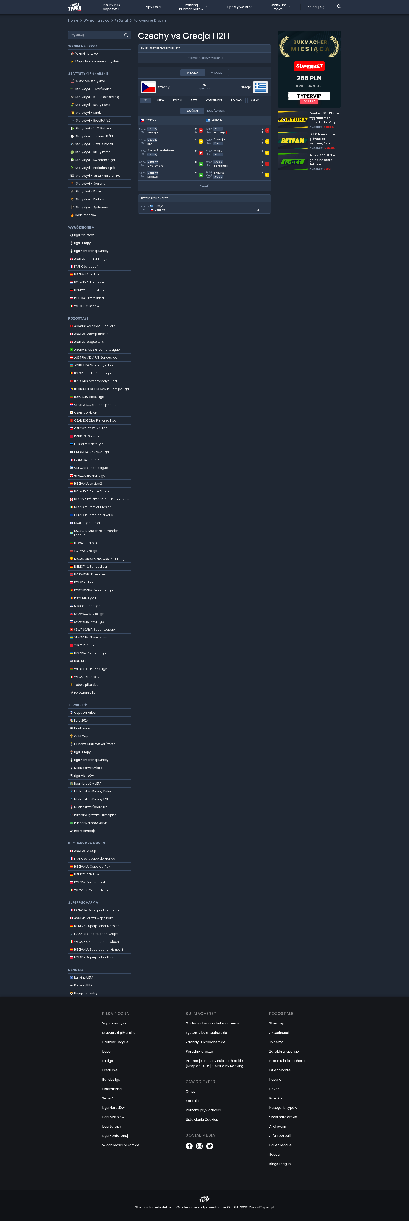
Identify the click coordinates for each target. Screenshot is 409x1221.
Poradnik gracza (199, 1051)
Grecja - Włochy (218, 127)
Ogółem (192, 111)
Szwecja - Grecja (219, 138)
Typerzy (276, 1042)
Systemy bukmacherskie (206, 1032)
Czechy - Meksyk (152, 127)
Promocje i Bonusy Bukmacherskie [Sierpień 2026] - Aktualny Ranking (214, 1063)
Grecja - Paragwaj (220, 160)
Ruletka (275, 1098)
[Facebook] (189, 1146)
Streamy (276, 1023)
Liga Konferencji (115, 1135)
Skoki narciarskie (283, 1117)
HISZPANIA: (87, 274)
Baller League (280, 1145)
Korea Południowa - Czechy (161, 149)
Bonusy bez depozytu (110, 7)
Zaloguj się (315, 6)
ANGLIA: (91, 259)
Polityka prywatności (203, 1110)
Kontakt (192, 1100)
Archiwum (277, 1126)
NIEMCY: (89, 290)
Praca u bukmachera (287, 1060)
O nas (190, 1091)
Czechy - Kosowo (152, 171)
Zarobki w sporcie (284, 1051)
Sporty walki (237, 6)
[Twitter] (209, 1146)
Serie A (108, 1098)
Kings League (280, 1163)
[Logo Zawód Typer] (74, 7)
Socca (274, 1154)
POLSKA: (89, 298)
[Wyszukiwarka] (339, 6)
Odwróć (204, 89)
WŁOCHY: (86, 306)
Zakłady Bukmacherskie (205, 1042)
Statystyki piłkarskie (118, 1032)
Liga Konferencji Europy (91, 251)
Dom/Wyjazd (216, 111)
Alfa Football (280, 1135)
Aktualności (279, 1032)
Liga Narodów (113, 1107)
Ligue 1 (107, 1051)
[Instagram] (199, 1146)
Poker (274, 1088)
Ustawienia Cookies (202, 1119)
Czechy (163, 87)
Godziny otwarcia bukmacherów (213, 1023)
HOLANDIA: (89, 282)
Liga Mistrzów (84, 235)
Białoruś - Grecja (219, 171)
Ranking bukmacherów (191, 7)
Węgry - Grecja (218, 149)
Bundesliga (111, 1079)
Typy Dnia (152, 6)
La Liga (107, 1060)
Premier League (115, 1042)
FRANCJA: (86, 266)
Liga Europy (82, 243)
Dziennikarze (280, 1070)
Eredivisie (110, 1070)
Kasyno (275, 1079)
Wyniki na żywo (278, 7)
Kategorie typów (283, 1107)
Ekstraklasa (112, 1088)
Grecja (246, 87)
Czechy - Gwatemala (156, 160)
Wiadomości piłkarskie (120, 1145)
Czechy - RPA (149, 138)
